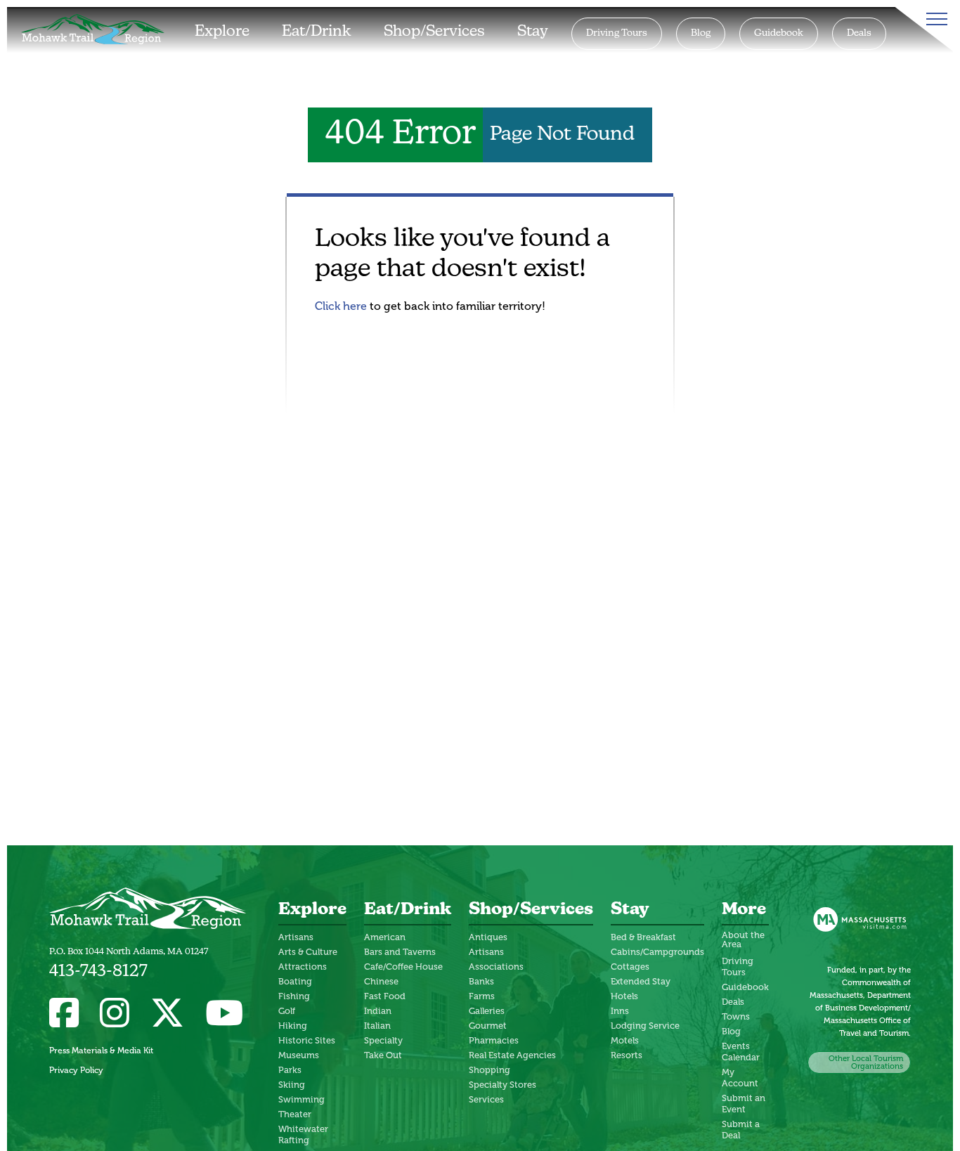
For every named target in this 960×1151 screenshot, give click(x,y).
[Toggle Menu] (934, 19)
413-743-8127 (98, 971)
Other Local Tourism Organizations (866, 1062)
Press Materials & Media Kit (101, 1050)
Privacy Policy (76, 1070)
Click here (341, 306)
